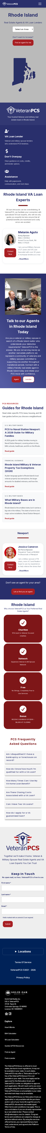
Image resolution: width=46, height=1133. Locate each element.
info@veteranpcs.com (13, 1114)
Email (4, 906)
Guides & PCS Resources (14, 1046)
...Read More (23, 259)
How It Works (10, 1027)
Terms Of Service (23, 962)
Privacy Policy (23, 977)
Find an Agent (10, 1052)
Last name (6, 894)
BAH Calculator (10, 1033)
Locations (24, 951)
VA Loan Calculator (12, 1040)
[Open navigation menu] (41, 3)
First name (6, 883)
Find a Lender (10, 1058)
